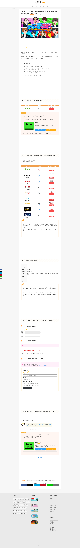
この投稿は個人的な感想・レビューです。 (33, 385)
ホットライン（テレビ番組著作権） (56, 531)
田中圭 (14, 510)
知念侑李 (46, 480)
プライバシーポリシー (31, 545)
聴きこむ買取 (52, 509)
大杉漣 (14, 502)
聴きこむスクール (53, 500)
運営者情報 (36, 545)
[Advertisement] (40, 88)
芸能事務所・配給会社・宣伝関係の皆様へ (45, 545)
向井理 (25, 501)
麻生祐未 (25, 513)
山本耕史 (22, 504)
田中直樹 (17, 510)
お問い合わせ (54, 545)
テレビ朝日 (52, 523)
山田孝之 (25, 504)
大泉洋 (21, 502)
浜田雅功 (22, 508)
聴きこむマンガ (53, 505)
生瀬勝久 (25, 508)
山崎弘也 (35, 480)
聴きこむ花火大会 (53, 511)
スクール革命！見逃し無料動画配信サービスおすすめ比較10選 (37, 68)
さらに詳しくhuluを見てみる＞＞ (29, 297)
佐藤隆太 (14, 501)
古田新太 (21, 501)
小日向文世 (27, 502)
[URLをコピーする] (56, 485)
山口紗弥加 (18, 504)
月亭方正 (19, 505)
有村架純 (22, 505)
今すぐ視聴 (51, 109)
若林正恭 (50, 480)
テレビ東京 (52, 524)
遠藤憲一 (14, 511)
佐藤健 (28, 499)
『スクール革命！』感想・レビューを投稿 (34, 75)
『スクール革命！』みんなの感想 (32, 73)
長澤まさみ (22, 511)
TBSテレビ (52, 522)
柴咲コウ (14, 508)
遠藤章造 (18, 511)
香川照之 (18, 513)
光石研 (18, 501)
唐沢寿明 (28, 501)
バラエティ (32, 14)
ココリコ (26, 498)
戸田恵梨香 (15, 505)
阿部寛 (26, 511)
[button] (24, 485)
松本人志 (18, 507)
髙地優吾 (53, 480)
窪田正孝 (25, 510)
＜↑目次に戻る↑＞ (40, 239)
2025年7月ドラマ (15, 498)
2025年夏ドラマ (21, 498)
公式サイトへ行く (51, 129)
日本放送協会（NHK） (54, 520)
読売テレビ (52, 528)
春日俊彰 (42, 480)
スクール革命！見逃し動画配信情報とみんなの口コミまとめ (36, 76)
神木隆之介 (21, 510)
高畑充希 (22, 513)
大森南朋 (17, 502)
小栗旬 (14, 504)
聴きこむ (51, 498)
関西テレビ (52, 527)
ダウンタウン (15, 499)
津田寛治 (18, 508)
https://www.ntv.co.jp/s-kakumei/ (33, 276)
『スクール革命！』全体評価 (32, 72)
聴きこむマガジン (53, 507)
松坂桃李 (14, 507)
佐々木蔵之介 (24, 499)
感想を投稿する (27, 388)
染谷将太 (25, 507)
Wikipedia (29, 280)
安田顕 (24, 502)
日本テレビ (52, 521)
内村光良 (32, 480)
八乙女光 (28, 480)
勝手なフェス (52, 513)
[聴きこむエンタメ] (40, 2)
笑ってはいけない (39, 424)
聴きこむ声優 (52, 502)
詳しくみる (40, 129)
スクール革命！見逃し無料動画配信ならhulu (33, 66)
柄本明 (22, 507)
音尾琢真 (14, 513)
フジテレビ (52, 526)
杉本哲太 (26, 505)
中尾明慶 (19, 499)
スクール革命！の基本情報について (32, 69)
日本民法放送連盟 (53, 530)
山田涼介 (39, 480)
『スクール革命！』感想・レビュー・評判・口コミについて (36, 71)
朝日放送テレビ (52, 529)
